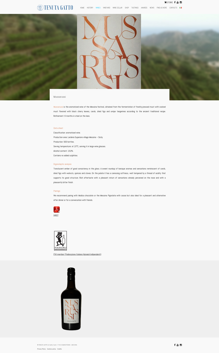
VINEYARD (106, 7)
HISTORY (90, 7)
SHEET (55, 215)
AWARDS (144, 7)
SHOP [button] (127, 7)
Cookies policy (51, 349)
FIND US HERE (162, 7)
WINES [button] (98, 7)
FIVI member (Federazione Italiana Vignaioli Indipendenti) (77, 254)
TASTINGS (135, 7)
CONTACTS (173, 7)
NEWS (152, 7)
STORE (170, 2)
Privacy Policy (41, 349)
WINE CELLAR (117, 7)
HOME (82, 7)
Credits (59, 349)
